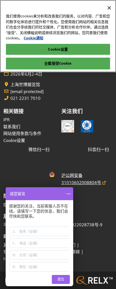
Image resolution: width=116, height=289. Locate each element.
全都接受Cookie (58, 63)
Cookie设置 (58, 49)
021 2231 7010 (25, 98)
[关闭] (109, 8)
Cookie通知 (33, 37)
